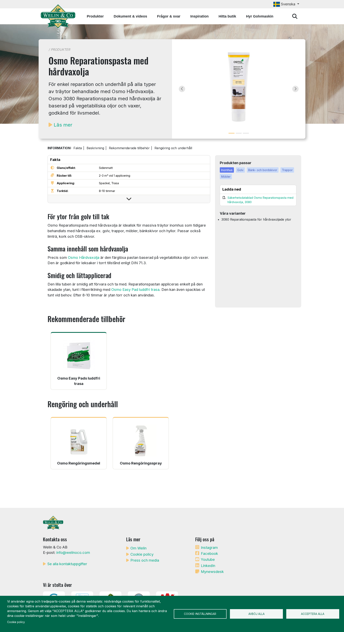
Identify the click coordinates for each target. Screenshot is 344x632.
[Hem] (60, 16)
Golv (240, 170)
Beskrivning (95, 148)
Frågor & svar (168, 16)
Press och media (144, 560)
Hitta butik (227, 16)
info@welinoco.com (73, 552)
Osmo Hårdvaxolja (83, 257)
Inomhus (227, 170)
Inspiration (199, 16)
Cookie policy (141, 554)
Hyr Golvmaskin (259, 16)
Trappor (287, 170)
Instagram (209, 547)
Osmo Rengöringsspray (141, 463)
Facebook (209, 553)
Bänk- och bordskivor (262, 170)
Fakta (77, 148)
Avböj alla (256, 613)
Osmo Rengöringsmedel (78, 463)
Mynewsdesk (212, 571)
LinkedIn (208, 565)
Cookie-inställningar (200, 613)
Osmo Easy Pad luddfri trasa (135, 289)
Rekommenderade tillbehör (129, 148)
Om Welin (138, 548)
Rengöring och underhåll (173, 148)
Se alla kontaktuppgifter (67, 564)
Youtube (208, 559)
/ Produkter (59, 50)
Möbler (226, 176)
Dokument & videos (130, 16)
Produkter (95, 16)
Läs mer (63, 125)
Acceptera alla (312, 613)
